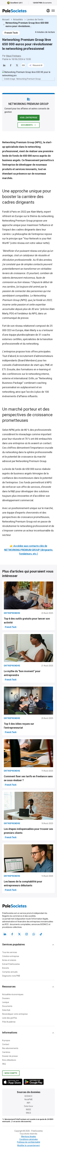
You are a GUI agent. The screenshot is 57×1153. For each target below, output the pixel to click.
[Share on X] (17, 65)
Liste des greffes (9, 1018)
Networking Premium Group (17, 220)
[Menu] (53, 10)
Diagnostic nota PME (11, 976)
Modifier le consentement (28, 1145)
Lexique (5, 1002)
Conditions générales (28, 1139)
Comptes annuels (10, 972)
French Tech (11, 32)
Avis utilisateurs (9, 1060)
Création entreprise (10, 956)
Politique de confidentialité (28, 1142)
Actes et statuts (9, 960)
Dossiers (6, 998)
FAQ (4, 1064)
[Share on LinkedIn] (4, 65)
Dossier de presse (10, 1056)
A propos (6, 1040)
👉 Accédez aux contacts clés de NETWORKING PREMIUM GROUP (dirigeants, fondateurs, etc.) (28, 549)
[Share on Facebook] (11, 65)
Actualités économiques (12, 994)
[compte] (48, 10)
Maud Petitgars (13, 56)
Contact (5, 1044)
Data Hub (6, 1010)
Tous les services (9, 952)
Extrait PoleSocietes (11, 964)
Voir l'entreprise (28, 117)
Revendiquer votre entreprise (15, 1014)
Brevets (5, 968)
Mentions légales (28, 1136)
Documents (27, 125)
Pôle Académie (8, 1022)
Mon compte (11, 1073)
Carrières (6, 1052)
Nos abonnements (10, 1048)
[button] (28, 944)
